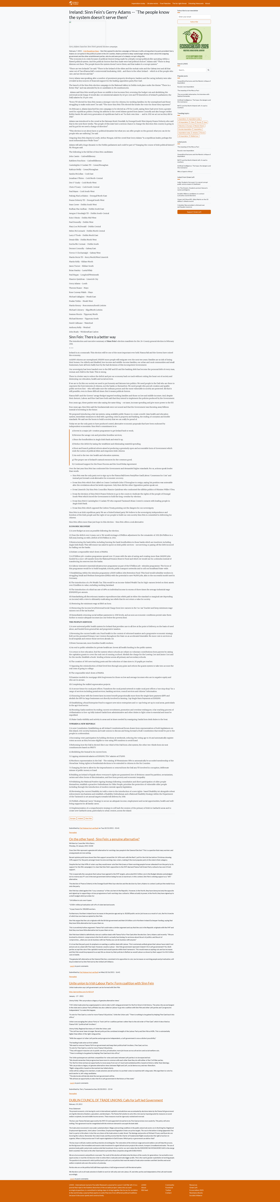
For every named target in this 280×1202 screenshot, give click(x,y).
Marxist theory (199, 126)
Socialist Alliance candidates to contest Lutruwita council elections (190, 195)
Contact (168, 1193)
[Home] (74, 3)
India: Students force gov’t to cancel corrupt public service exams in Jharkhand (192, 183)
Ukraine (195, 133)
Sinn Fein (88, 818)
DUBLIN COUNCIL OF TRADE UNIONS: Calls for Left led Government (116, 1100)
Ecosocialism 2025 (196, 1190)
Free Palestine (165, 3)
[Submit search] (208, 70)
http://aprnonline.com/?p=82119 (81, 992)
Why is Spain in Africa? (185, 171)
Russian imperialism (185, 129)
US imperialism (183, 122)
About (207, 3)
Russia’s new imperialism (185, 87)
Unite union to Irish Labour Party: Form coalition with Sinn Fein (111, 983)
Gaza (205, 122)
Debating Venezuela (195, 3)
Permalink (73, 832)
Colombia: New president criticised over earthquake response (191, 206)
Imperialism (182, 119)
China (192, 122)
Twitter (168, 1190)
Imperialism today (138, 3)
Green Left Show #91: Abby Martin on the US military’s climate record (192, 200)
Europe (72, 818)
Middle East (195, 136)
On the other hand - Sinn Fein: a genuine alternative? (104, 839)
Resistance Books (196, 1193)
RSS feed (144, 1190)
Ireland (80, 818)
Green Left (193, 1187)
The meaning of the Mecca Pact (188, 90)
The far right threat (179, 3)
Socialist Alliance (195, 1195)
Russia (199, 122)
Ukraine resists (152, 3)
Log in (72, 966)
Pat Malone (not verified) (89, 828)
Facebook (169, 1187)
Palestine (181, 126)
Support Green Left (194, 212)
